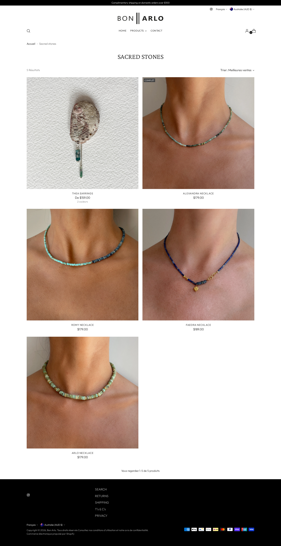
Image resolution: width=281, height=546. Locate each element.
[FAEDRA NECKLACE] (198, 265)
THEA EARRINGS (82, 193)
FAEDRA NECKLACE (198, 324)
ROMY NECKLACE (82, 324)
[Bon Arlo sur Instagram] (211, 9)
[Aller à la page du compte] (245, 31)
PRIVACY (101, 516)
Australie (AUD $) (243, 9)
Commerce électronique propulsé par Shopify (50, 533)
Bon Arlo (51, 530)
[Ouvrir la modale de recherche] (28, 31)
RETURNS (101, 496)
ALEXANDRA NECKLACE (198, 193)
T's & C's (100, 509)
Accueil (31, 43)
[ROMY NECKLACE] (83, 265)
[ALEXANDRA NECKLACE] (198, 133)
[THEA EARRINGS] (83, 133)
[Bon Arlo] (140, 18)
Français (220, 9)
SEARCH (101, 489)
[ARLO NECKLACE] (83, 392)
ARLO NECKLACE (83, 453)
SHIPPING (102, 502)
